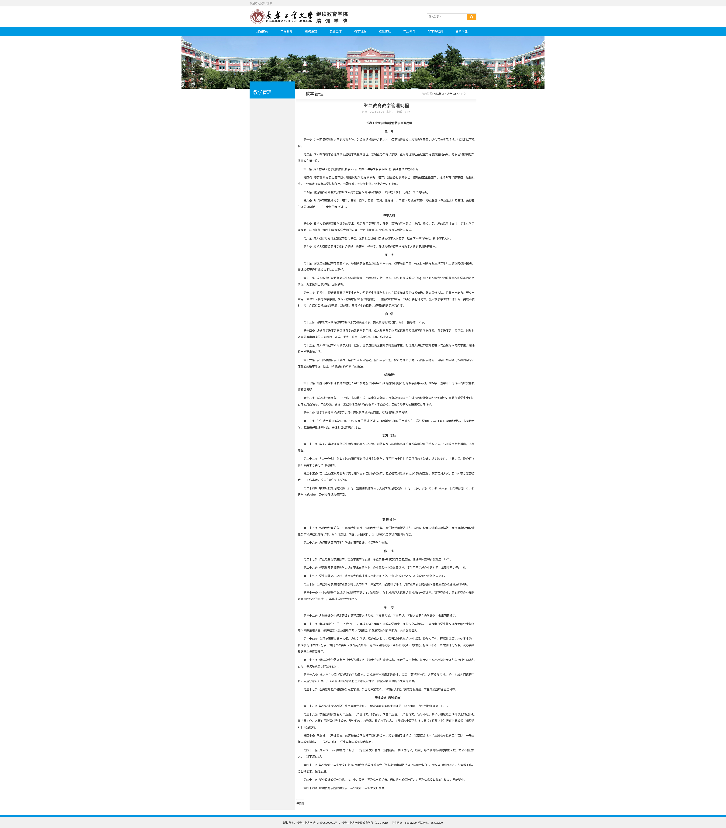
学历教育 (409, 31)
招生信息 (385, 31)
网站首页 (262, 31)
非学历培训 (435, 31)
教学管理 (360, 31)
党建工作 (336, 31)
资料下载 (461, 31)
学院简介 (286, 31)
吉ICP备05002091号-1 (326, 822)
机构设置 (311, 31)
